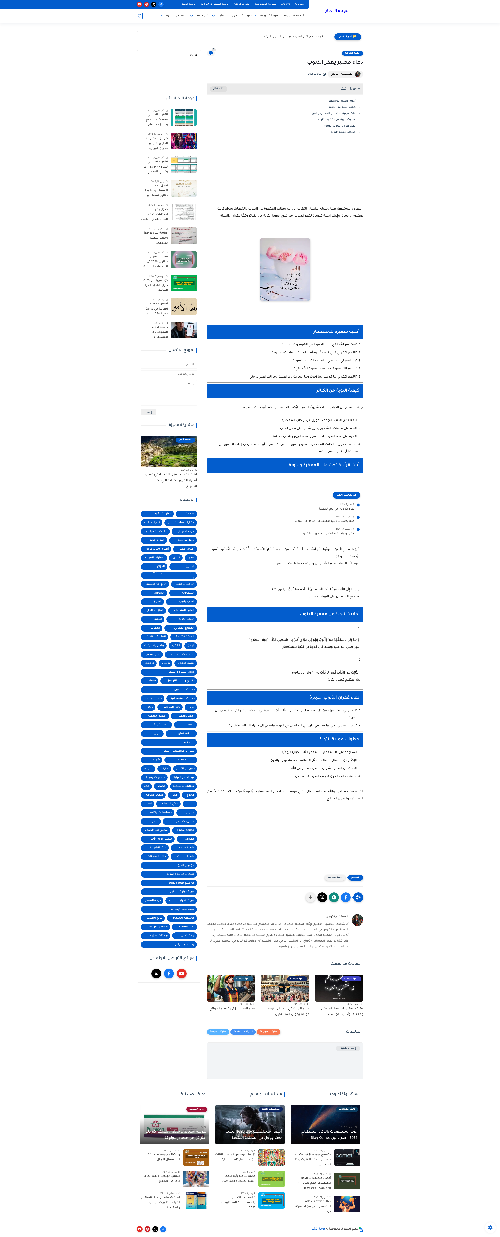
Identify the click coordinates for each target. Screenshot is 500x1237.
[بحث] (140, 16)
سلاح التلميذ (162, 724)
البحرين (190, 566)
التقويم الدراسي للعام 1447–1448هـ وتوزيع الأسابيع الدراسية (156, 168)
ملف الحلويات (186, 847)
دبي (192, 707)
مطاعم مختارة (186, 830)
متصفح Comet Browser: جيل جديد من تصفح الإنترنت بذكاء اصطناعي (311, 1159)
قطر (146, 786)
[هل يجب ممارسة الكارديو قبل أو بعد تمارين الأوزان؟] (184, 141)
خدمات (151, 680)
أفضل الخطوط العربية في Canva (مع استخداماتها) (156, 309)
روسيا (191, 724)
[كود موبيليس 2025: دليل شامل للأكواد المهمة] (184, 283)
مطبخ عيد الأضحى (156, 830)
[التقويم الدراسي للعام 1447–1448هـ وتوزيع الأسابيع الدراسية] (184, 164)
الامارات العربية (154, 557)
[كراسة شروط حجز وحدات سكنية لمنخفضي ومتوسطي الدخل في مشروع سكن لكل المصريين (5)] (184, 235)
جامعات (149, 663)
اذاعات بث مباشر (156, 531)
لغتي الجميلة (170, 803)
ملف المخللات (186, 856)
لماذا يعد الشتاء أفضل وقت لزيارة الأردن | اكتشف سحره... (293, 36)
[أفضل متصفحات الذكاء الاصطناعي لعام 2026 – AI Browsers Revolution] (347, 1181)
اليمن (191, 645)
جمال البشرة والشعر (181, 672)
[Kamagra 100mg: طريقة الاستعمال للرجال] (196, 1157)
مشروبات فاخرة (185, 821)
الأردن (176, 557)
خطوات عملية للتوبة (343, 132)
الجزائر (161, 566)
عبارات (165, 768)
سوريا (157, 733)
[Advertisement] (285, 176)
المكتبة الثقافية (185, 636)
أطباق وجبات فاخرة (157, 549)
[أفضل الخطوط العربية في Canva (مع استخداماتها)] (184, 306)
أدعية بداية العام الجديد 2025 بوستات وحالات (325, 533)
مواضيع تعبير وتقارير (182, 883)
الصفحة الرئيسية (293, 15)
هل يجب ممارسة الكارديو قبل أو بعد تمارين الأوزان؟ (156, 143)
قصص (161, 786)
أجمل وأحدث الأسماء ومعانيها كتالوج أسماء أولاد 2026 (156, 191)
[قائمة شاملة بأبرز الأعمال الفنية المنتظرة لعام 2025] (271, 1179)
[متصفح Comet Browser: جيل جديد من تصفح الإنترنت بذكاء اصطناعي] (347, 1157)
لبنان (192, 803)
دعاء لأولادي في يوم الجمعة (336, 509)
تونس (166, 663)
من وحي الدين (186, 865)
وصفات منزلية (159, 935)
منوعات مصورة (241, 15)
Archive (285, 4)
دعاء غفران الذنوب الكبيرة (340, 126)
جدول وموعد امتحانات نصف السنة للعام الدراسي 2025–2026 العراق (154, 215)
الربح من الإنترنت (156, 584)
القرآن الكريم (187, 619)
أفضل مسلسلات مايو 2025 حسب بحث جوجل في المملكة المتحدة (254, 1135)
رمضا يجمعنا (186, 716)
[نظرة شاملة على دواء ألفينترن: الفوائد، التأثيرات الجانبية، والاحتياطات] (196, 1200)
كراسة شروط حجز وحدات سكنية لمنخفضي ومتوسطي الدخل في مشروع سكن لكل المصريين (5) (154, 239)
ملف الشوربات (157, 847)
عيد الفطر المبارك (183, 777)
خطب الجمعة (153, 698)
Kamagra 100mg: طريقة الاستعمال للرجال (164, 1157)
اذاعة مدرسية (186, 540)
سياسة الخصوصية (265, 4)
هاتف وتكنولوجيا (157, 927)
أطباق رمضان (186, 549)
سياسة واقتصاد (184, 760)
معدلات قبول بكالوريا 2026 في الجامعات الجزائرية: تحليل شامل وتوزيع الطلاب (155, 262)
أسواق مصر (157, 540)
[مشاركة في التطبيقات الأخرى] (310, 897)
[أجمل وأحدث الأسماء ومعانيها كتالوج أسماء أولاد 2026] (184, 188)
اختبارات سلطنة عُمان (181, 522)
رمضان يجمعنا (157, 716)
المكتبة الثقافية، (156, 636)
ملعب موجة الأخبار (160, 839)
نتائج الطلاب (154, 918)
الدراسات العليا (185, 584)
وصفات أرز (188, 935)
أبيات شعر (188, 513)
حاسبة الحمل (188, 4)
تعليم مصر (153, 654)
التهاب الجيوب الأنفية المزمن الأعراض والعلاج (161, 1179)
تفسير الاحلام (186, 663)
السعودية (188, 593)
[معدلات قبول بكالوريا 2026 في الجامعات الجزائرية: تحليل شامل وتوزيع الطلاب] (184, 259)
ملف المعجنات (156, 856)
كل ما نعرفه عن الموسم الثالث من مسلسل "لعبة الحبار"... (235, 1157)
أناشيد (176, 645)
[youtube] (139, 4)
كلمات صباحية (154, 795)
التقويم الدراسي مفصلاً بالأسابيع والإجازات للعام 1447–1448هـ (157, 120)
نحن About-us (241, 4)
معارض (190, 839)
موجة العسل (153, 900)
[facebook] (161, 4)
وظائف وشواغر (185, 944)
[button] (346, 897)
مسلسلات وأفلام (161, 812)
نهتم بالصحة (187, 927)
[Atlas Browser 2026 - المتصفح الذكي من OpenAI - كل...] (347, 1204)
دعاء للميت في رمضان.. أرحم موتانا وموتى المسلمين (288, 1011)
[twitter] (153, 4)
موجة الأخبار (337, 11)
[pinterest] (146, 4)
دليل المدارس (171, 707)
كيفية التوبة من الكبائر (342, 107)
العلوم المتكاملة (184, 610)
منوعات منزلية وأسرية (181, 874)
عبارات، (148, 768)
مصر (155, 821)
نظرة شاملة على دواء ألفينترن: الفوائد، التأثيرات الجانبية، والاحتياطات (160, 1202)
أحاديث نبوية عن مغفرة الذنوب (337, 119)
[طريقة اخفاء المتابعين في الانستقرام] (184, 330)
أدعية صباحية (352, 53)
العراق (158, 601)
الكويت (157, 619)
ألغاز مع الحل (155, 610)
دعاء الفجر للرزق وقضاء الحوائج (232, 1009)
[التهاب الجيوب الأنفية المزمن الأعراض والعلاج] (196, 1179)
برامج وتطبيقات (154, 645)
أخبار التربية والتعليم (159, 513)
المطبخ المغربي (184, 628)
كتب (175, 795)
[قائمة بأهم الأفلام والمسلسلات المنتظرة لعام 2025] (271, 1200)
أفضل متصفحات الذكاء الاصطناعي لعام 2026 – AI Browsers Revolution (314, 1183)
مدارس (190, 812)
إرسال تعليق (348, 1048)
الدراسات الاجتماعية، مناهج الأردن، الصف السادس (169, 575)
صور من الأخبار (186, 768)
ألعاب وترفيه (187, 601)
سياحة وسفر (187, 742)
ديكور (149, 707)
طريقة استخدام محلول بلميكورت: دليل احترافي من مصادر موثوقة (175, 1135)
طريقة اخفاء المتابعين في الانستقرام (159, 332)
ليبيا (149, 803)
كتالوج (191, 795)
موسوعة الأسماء (184, 918)
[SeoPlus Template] (361, 1229)
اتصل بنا (299, 4)
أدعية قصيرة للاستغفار (341, 101)
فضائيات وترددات (154, 777)
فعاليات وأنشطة (184, 786)
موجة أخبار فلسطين (182, 891)
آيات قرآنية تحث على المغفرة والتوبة (333, 113)
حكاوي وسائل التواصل (181, 680)
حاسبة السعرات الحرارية (215, 4)
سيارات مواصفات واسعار (178, 751)
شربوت (155, 760)
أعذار (192, 557)
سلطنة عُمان (186, 733)
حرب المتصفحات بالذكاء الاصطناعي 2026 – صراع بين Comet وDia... (328, 1135)
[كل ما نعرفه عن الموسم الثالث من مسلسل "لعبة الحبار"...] (271, 1157)
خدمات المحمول (184, 689)
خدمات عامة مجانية (183, 698)
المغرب (155, 628)
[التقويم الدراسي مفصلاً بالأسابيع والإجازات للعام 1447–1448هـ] (184, 117)
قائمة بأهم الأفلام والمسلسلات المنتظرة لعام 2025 (237, 1202)
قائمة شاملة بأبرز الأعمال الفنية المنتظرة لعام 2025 (238, 1179)
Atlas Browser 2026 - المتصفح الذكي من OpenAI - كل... (313, 1206)
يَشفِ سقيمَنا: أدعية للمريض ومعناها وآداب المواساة (342, 1011)
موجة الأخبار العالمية (182, 900)
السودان (159, 593)
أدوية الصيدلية (186, 531)
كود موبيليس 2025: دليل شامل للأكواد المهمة (155, 285)
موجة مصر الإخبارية (183, 909)
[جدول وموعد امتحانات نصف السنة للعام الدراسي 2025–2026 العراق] (184, 212)
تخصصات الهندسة (183, 654)
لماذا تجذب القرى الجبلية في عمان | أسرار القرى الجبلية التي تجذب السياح (170, 480)
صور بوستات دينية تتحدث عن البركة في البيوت (324, 521)
